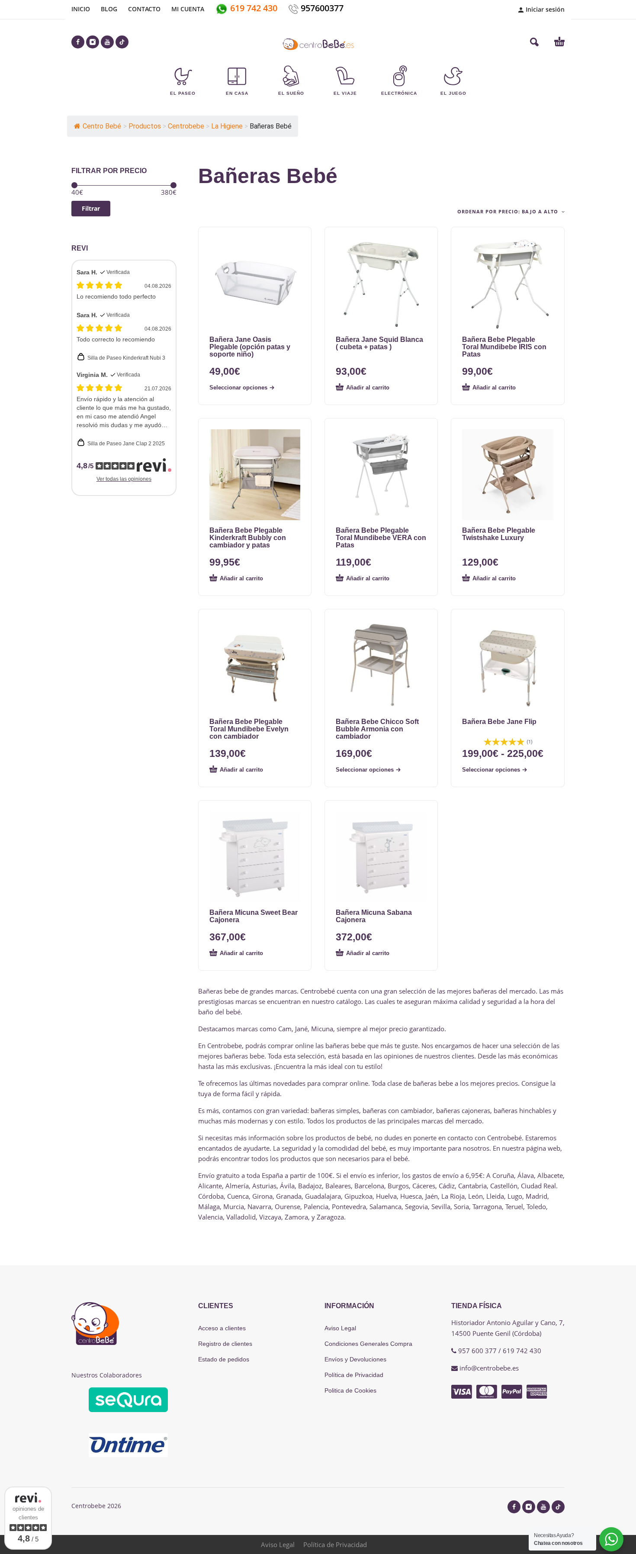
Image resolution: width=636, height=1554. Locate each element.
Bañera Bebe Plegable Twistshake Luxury (498, 534)
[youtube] (107, 41)
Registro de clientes (225, 1343)
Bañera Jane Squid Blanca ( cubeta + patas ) (379, 343)
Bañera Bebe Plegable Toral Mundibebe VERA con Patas (381, 538)
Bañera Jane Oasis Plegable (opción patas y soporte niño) (249, 347)
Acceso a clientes (222, 1328)
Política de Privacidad (353, 1374)
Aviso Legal (340, 1328)
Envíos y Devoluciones (355, 1359)
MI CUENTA (187, 9)
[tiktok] (122, 41)
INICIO (80, 9)
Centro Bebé (102, 126)
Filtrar (91, 208)
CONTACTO (144, 9)
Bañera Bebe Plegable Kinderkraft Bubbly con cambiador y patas (247, 538)
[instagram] (92, 41)
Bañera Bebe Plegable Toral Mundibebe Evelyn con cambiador (249, 729)
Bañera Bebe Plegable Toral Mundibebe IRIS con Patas (504, 347)
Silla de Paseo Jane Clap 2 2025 (126, 444)
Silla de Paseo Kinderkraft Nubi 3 (126, 358)
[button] (534, 42)
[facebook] (77, 41)
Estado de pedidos (223, 1359)
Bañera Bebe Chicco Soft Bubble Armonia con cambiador (377, 729)
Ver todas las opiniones (123, 479)
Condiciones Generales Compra (368, 1343)
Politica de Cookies (350, 1390)
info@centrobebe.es (489, 1368)
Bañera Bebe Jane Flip (499, 721)
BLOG (109, 9)
